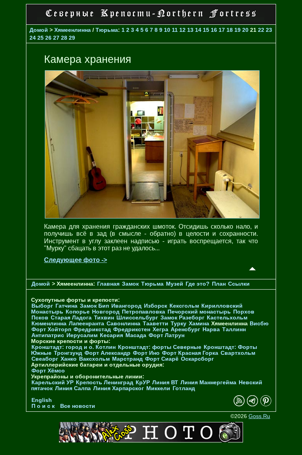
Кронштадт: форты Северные (159, 347)
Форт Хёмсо (48, 371)
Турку (178, 324)
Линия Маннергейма (208, 382)
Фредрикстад (92, 329)
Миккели (158, 388)
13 (190, 30)
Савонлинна (123, 324)
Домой (38, 30)
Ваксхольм (94, 359)
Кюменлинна (48, 324)
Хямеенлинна (72, 30)
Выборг (42, 306)
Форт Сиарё (162, 359)
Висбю (259, 324)
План (219, 284)
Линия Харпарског (118, 388)
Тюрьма (107, 30)
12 (182, 30)
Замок (130, 284)
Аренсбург (185, 329)
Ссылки (239, 284)
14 (198, 30)
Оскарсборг (197, 359)
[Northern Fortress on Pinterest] (265, 404)
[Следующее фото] (152, 216)
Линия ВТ (165, 382)
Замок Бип (94, 306)
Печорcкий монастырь (199, 312)
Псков (39, 318)
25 (40, 38)
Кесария (111, 335)
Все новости (77, 406)
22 (261, 30)
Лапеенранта (86, 324)
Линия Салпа (73, 388)
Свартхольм (238, 353)
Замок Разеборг (182, 318)
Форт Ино (146, 353)
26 (48, 38)
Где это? (198, 284)
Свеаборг (44, 359)
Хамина (199, 324)
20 (245, 30)
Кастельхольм (227, 318)
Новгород (106, 312)
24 (32, 38)
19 (237, 30)
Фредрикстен (131, 329)
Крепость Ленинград (104, 382)
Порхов (243, 312)
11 (175, 30)
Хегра (160, 329)
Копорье (78, 312)
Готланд (184, 388)
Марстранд (127, 359)
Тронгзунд (68, 353)
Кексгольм (184, 306)
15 (206, 30)
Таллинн (234, 329)
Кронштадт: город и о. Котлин (73, 347)
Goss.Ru (259, 416)
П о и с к (43, 406)
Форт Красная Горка (190, 353)
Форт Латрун (166, 335)
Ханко (69, 359)
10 (167, 30)
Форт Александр (108, 353)
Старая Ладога (71, 318)
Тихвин (104, 318)
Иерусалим (82, 335)
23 (269, 30)
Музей (174, 284)
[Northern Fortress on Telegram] (252, 404)
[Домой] (151, 19)
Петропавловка (143, 312)
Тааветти (155, 324)
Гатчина (66, 306)
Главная (108, 284)
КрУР (143, 382)
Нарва (211, 329)
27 (56, 38)
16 (214, 30)
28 (64, 38)
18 (229, 30)
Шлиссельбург (137, 318)
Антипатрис (47, 335)
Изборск (155, 306)
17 (222, 30)
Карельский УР (52, 382)
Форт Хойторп (51, 329)
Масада (135, 335)
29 (72, 38)
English (41, 400)
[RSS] (239, 404)
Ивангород (126, 306)
